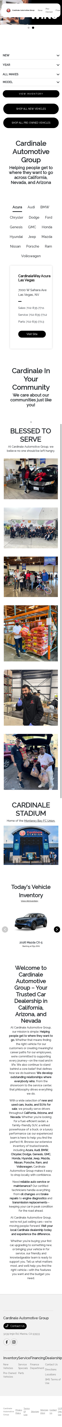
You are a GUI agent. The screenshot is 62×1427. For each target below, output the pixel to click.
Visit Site (32, 334)
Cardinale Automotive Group (8, 1411)
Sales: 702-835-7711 (31, 308)
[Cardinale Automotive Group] (20, 10)
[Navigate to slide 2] (33, 28)
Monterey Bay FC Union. (39, 820)
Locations (50, 1374)
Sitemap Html (44, 1411)
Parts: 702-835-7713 (31, 321)
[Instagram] (14, 1342)
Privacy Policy (19, 1411)
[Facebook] (6, 1342)
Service (24, 1358)
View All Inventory (29, 901)
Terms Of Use (27, 1411)
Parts (21, 1373)
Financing (37, 1358)
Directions (50, 1369)
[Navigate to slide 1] (28, 28)
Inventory (10, 1358)
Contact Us (17, 1326)
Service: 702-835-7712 (32, 314)
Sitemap (35, 1411)
